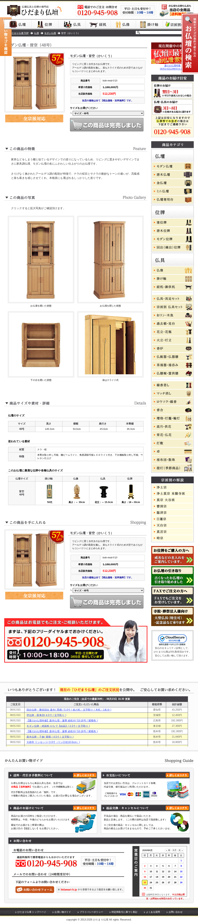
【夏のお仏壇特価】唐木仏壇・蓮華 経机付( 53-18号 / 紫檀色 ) (62, 720)
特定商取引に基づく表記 (124, 912)
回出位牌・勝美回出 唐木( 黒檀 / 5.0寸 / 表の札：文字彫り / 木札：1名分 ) (68, 709)
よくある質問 (153, 912)
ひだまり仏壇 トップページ (31, 912)
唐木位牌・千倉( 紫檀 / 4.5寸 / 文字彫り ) (50, 736)
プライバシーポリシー (91, 912)
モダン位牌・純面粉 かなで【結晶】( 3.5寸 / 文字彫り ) (58, 725)
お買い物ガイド (63, 912)
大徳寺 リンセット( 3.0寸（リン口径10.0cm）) (53, 742)
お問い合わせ (176, 912)
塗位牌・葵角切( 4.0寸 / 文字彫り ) (46, 715)
